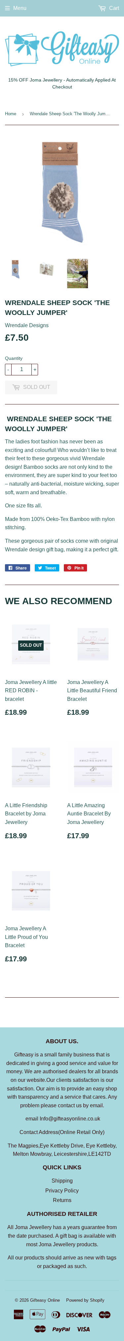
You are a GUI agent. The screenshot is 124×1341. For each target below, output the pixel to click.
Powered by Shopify (85, 1300)
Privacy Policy (62, 1190)
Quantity (13, 358)
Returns (62, 1200)
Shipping (62, 1181)
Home (10, 113)
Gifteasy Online (45, 1300)
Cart (113, 8)
